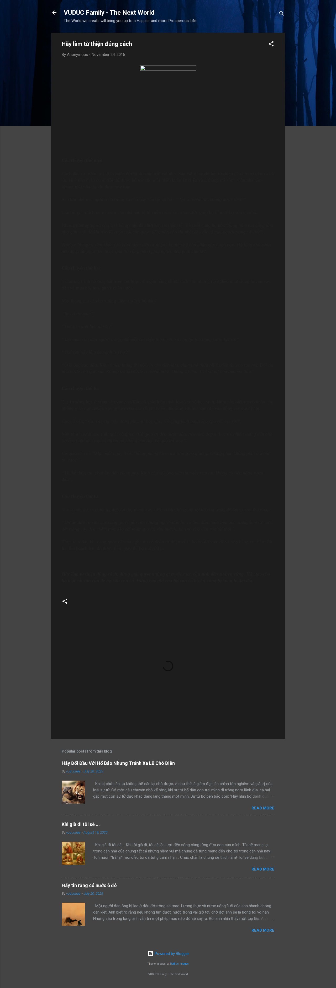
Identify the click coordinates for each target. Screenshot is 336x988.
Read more (262, 808)
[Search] (282, 14)
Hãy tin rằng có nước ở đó (89, 885)
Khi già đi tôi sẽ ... (81, 824)
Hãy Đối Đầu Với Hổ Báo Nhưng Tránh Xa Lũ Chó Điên (118, 763)
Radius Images (179, 963)
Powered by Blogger (171, 953)
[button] (271, 45)
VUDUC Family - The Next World (109, 12)
